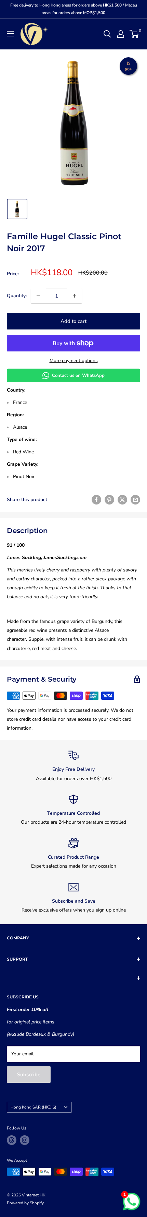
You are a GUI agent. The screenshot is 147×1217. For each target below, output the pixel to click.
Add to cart (73, 321)
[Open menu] (10, 33)
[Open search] (107, 34)
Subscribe (28, 1074)
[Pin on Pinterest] (109, 500)
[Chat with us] (131, 1201)
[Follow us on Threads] (11, 1140)
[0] (134, 34)
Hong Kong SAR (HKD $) (33, 1107)
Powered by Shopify (25, 1203)
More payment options (74, 360)
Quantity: (17, 295)
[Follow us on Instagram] (24, 1140)
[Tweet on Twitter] (122, 500)
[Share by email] (135, 500)
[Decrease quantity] (38, 296)
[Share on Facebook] (96, 500)
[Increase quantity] (74, 296)
